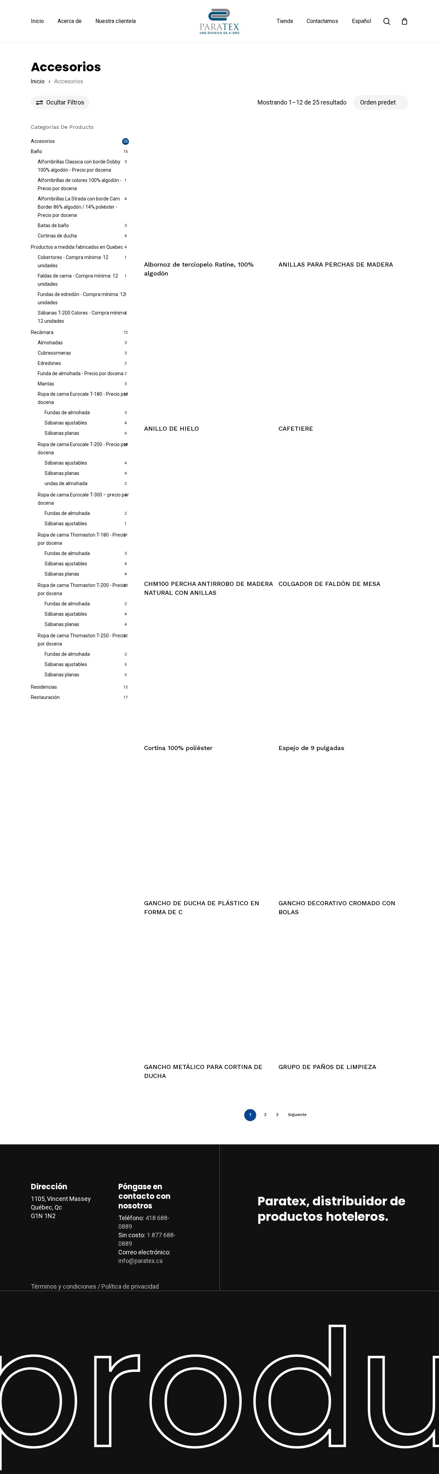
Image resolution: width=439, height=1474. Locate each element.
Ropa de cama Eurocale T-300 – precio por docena (83, 499)
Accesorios (43, 141)
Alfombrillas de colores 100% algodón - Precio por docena (80, 184)
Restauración (45, 697)
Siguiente (297, 1114)
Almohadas (50, 342)
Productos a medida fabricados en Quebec (77, 247)
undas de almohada (66, 483)
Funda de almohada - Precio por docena (80, 373)
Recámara (42, 332)
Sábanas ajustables (66, 423)
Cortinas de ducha (57, 235)
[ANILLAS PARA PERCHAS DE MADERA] (342, 189)
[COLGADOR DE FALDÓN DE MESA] (342, 508)
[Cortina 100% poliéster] (208, 672)
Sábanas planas (62, 433)
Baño (36, 151)
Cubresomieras (54, 353)
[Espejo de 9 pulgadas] (342, 672)
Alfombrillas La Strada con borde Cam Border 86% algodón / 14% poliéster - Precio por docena (79, 207)
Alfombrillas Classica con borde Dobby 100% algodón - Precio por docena (79, 166)
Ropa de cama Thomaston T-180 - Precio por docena (82, 539)
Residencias (44, 687)
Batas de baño (53, 225)
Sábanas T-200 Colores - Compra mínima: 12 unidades (83, 317)
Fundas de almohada (67, 412)
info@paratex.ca (140, 1260)
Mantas (46, 383)
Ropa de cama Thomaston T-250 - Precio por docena (82, 640)
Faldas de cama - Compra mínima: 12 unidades (78, 280)
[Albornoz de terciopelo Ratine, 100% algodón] (208, 189)
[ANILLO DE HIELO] (208, 353)
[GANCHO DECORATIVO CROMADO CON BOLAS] (342, 827)
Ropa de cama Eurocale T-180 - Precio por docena (83, 398)
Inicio (38, 81)
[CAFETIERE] (342, 353)
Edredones (49, 363)
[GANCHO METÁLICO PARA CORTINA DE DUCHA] (208, 991)
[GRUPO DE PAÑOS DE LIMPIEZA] (342, 991)
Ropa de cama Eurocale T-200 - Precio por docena (83, 448)
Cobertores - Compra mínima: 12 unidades (73, 261)
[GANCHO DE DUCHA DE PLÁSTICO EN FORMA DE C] (208, 827)
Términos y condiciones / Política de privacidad (95, 1286)
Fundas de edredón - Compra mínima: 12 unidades (82, 298)
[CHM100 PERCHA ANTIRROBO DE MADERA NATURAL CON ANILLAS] (208, 508)
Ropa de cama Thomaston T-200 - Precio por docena (82, 589)
